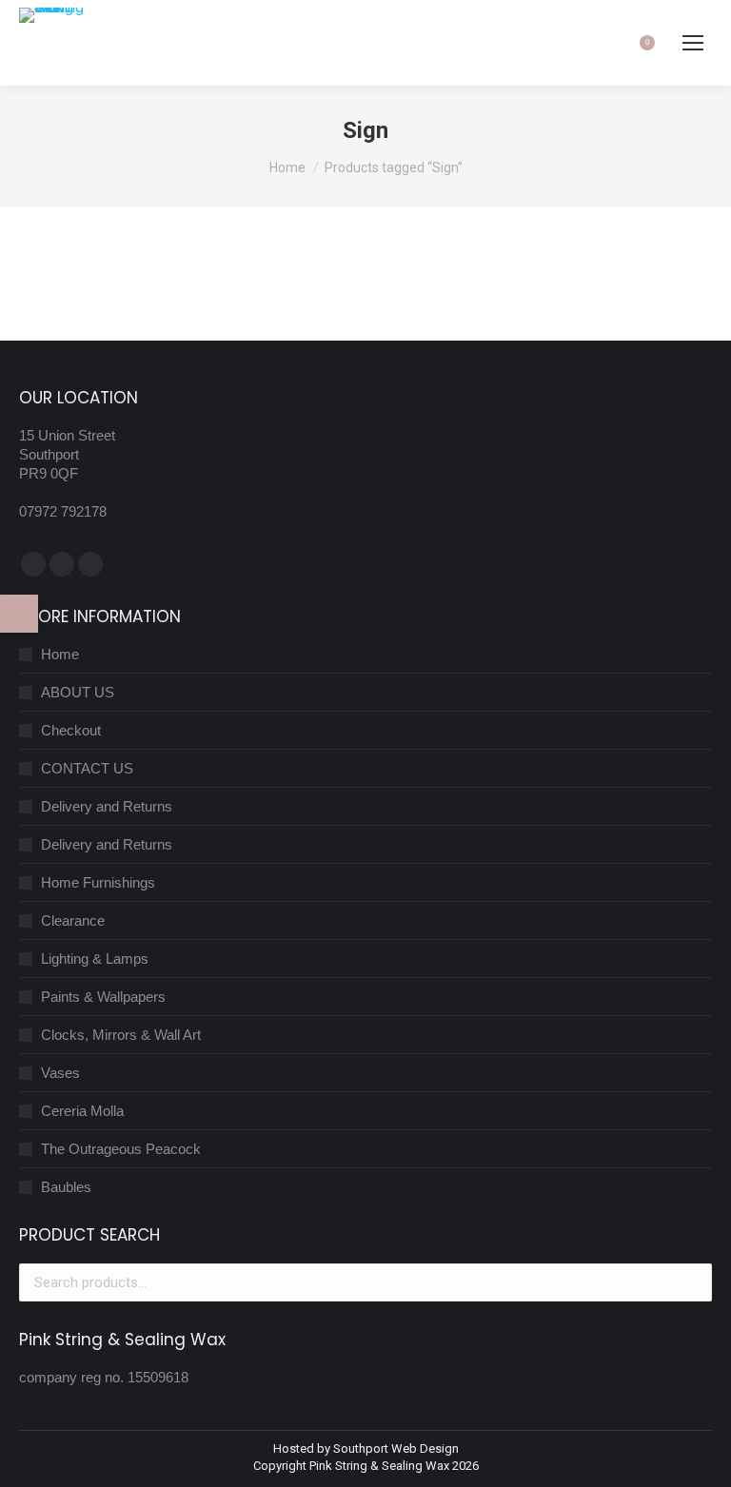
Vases (60, 1073)
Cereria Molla (82, 1111)
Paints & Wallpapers (103, 996)
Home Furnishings (98, 882)
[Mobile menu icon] (693, 43)
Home (60, 654)
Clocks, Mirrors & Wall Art (121, 1035)
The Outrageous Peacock (121, 1149)
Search (691, 1282)
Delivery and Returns (106, 806)
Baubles (66, 1187)
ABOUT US (77, 692)
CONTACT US (87, 768)
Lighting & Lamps (94, 958)
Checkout (71, 730)
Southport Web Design (396, 1448)
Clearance (73, 920)
